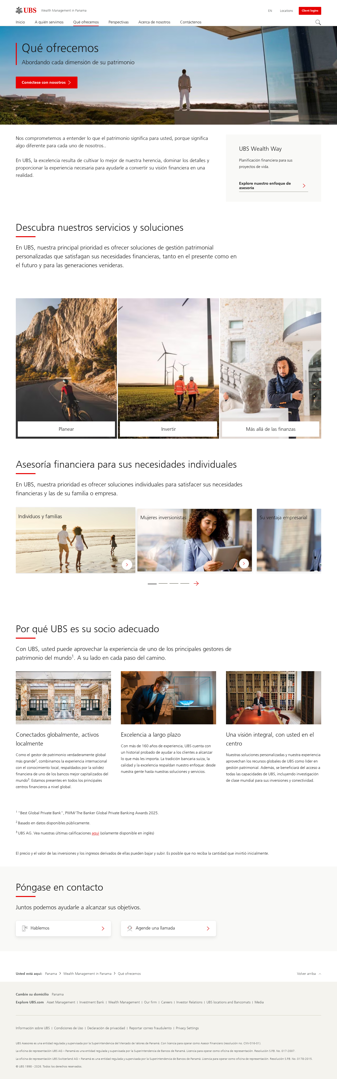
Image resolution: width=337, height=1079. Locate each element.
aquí (95, 833)
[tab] (152, 583)
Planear (66, 429)
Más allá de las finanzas (271, 429)
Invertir (168, 429)
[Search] (318, 22)
